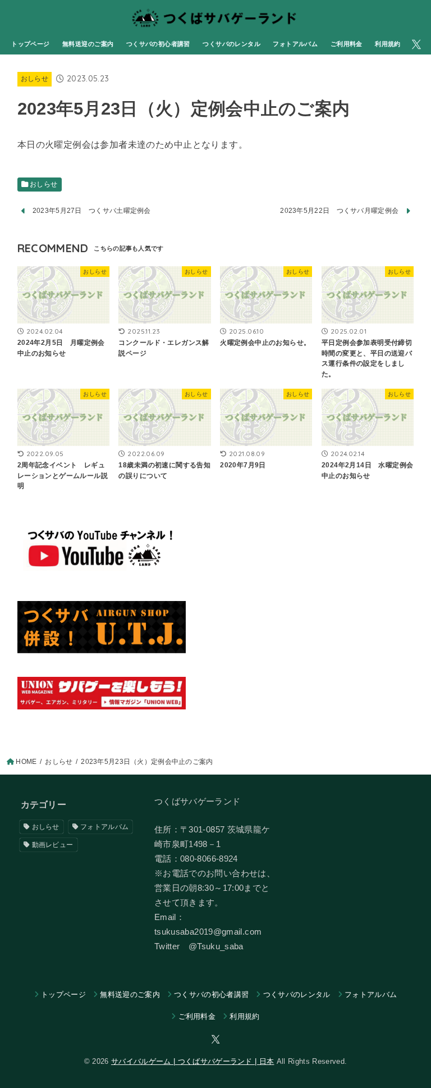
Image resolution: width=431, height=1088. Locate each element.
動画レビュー (53, 845)
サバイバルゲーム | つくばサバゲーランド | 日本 (192, 1061)
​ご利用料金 (347, 43)
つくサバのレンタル (231, 43)
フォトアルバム (295, 43)
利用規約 (388, 43)
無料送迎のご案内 (87, 43)
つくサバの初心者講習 (158, 43)
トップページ (30, 43)
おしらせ (34, 79)
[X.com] (416, 44)
